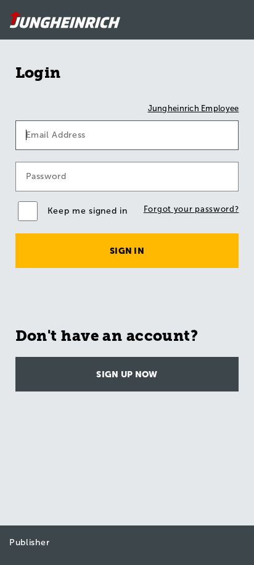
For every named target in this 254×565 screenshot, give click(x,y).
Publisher (29, 542)
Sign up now (126, 374)
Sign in (127, 251)
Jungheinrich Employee (193, 108)
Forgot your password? (191, 209)
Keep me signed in (87, 211)
